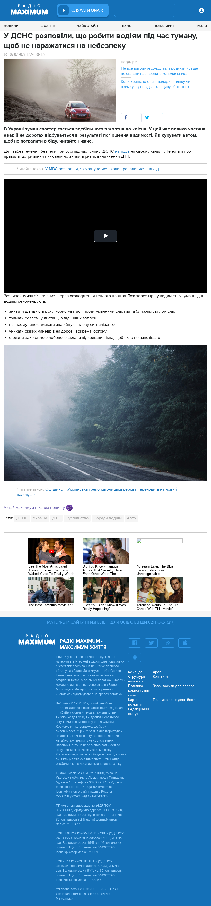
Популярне (164, 26)
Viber (69, 508)
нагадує (122, 151)
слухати (87, 10)
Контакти (160, 676)
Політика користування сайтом (139, 690)
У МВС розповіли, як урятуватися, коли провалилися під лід (102, 168)
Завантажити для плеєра (173, 686)
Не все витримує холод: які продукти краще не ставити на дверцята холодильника (159, 71)
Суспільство (77, 518)
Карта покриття (135, 702)
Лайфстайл (87, 26)
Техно (126, 26)
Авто (131, 518)
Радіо (202, 26)
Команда (135, 672)
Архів (157, 672)
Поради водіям (108, 518)
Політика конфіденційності (175, 700)
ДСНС (22, 518)
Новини (11, 26)
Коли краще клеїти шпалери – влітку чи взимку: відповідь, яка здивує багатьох (155, 84)
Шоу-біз (48, 26)
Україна (40, 518)
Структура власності (136, 678)
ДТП (56, 518)
